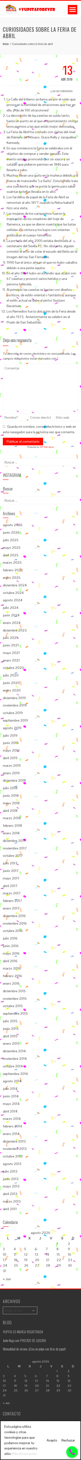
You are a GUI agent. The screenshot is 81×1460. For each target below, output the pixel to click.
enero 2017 (11, 908)
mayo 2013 (11, 1186)
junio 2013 (10, 1179)
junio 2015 (10, 1028)
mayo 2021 (11, 653)
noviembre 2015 (15, 998)
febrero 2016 (12, 976)
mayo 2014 (11, 1104)
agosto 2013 (12, 1164)
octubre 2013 (13, 1156)
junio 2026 (11, 532)
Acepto (52, 1440)
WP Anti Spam (47, 447)
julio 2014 (10, 1088)
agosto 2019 (12, 728)
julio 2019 (10, 735)
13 (36, 1254)
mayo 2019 (11, 750)
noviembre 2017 (15, 848)
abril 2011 (10, 1209)
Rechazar (68, 1440)
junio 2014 (11, 1096)
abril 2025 (10, 555)
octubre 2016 (13, 931)
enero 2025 (11, 577)
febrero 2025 (13, 570)
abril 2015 (10, 1036)
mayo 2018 (11, 803)
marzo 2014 (12, 1118)
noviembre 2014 (15, 1058)
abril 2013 (10, 1194)
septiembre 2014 (15, 1074)
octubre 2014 (13, 1066)
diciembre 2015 (14, 991)
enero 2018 (11, 833)
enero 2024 (12, 623)
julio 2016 (10, 938)
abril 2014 (10, 1111)
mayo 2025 (11, 547)
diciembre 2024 (15, 585)
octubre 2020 (13, 668)
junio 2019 (11, 743)
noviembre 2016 (15, 923)
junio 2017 (11, 871)
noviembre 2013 (15, 1149)
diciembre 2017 (14, 840)
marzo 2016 (12, 968)
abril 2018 (10, 810)
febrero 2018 (12, 825)
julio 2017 (10, 863)
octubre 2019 (13, 713)
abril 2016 (10, 961)
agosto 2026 (12, 525)
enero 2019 (11, 773)
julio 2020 (10, 675)
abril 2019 (10, 758)
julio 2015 (10, 1021)
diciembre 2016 (14, 916)
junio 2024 (11, 615)
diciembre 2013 (14, 1141)
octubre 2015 (13, 1006)
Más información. (24, 1454)
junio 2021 (11, 645)
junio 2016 (11, 946)
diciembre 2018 (14, 780)
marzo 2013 (12, 1201)
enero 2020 (12, 690)
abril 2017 (10, 886)
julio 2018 (10, 788)
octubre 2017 (13, 855)
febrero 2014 (12, 1126)
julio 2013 (10, 1171)
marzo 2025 (12, 562)
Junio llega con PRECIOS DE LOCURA (24, 1340)
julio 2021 (10, 637)
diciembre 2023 (15, 630)
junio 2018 (11, 795)
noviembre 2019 (15, 705)
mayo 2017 (11, 878)
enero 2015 (11, 1043)
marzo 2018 (12, 818)
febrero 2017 (12, 901)
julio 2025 (10, 540)
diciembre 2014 (14, 1051)
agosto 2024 (12, 600)
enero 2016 (11, 983)
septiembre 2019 (15, 720)
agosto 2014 (12, 1081)
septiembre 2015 (15, 1013)
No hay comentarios (63, 91)
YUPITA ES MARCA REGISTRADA (23, 1331)
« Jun (7, 1279)
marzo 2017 (12, 893)
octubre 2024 (13, 593)
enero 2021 (11, 660)
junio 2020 (11, 683)
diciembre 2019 (14, 698)
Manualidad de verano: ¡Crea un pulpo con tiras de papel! (34, 1349)
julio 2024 (10, 607)
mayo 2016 (11, 953)
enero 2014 (11, 1134)
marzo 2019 (12, 765)
